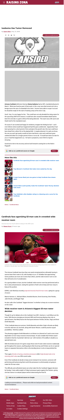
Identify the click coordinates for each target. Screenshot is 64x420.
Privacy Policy (47, 403)
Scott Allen (7, 31)
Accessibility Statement (50, 406)
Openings (20, 400)
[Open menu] (4, 2)
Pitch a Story (34, 403)
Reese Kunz (7, 226)
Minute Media (10, 412)
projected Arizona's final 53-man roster (36, 290)
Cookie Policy (21, 406)
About (8, 400)
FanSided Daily (21, 403)
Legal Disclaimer (35, 406)
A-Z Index (9, 409)
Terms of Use (10, 406)
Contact (32, 400)
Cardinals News (14, 204)
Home (6, 204)
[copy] (14, 35)
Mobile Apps (10, 403)
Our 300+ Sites (47, 400)
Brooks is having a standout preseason (24, 354)
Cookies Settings (22, 409)
